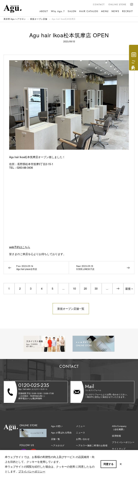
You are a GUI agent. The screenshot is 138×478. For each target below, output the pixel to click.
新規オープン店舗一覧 (70, 308)
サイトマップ (118, 448)
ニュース (80, 432)
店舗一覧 (55, 439)
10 (74, 288)
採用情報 (116, 435)
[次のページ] (117, 288)
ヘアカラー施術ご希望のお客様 (91, 445)
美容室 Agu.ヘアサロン (15, 19)
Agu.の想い (57, 426)
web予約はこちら (19, 247)
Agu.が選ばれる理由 (61, 432)
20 (85, 288)
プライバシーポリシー (31, 471)
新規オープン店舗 (38, 19)
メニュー (80, 426)
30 (96, 288)
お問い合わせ (82, 439)
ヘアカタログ (58, 445)
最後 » (129, 288)
